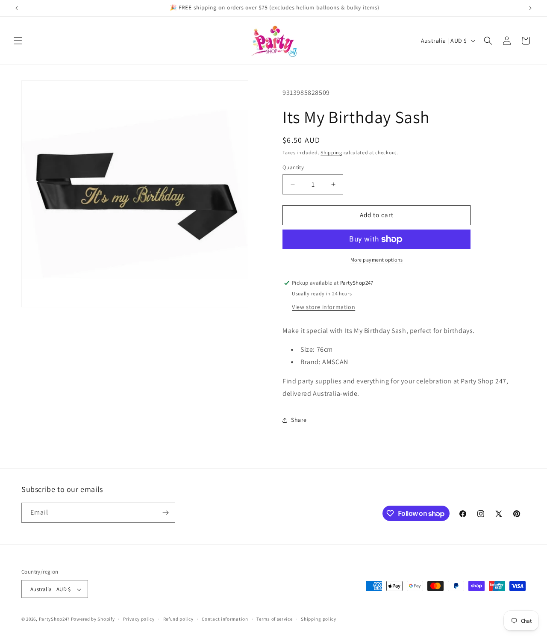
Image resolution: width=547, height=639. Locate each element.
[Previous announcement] (16, 8)
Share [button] (299, 420)
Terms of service (274, 619)
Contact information (225, 619)
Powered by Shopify (93, 619)
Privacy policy (139, 619)
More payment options (376, 259)
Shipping (331, 152)
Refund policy (178, 619)
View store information (323, 307)
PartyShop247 (54, 619)
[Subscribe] (165, 513)
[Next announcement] (530, 8)
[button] (18, 40)
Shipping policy (318, 619)
